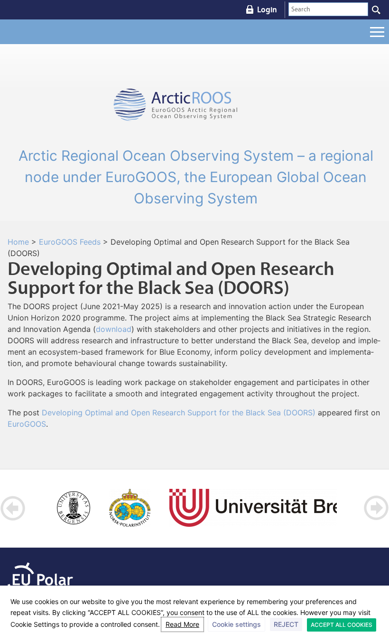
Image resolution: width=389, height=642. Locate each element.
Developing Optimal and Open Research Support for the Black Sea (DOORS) (178, 412)
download (113, 329)
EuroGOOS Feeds (70, 242)
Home (18, 242)
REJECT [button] (286, 624)
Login (267, 9)
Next (376, 508)
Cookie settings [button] (236, 624)
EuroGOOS (27, 424)
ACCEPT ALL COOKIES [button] (341, 624)
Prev (13, 508)
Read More (182, 624)
